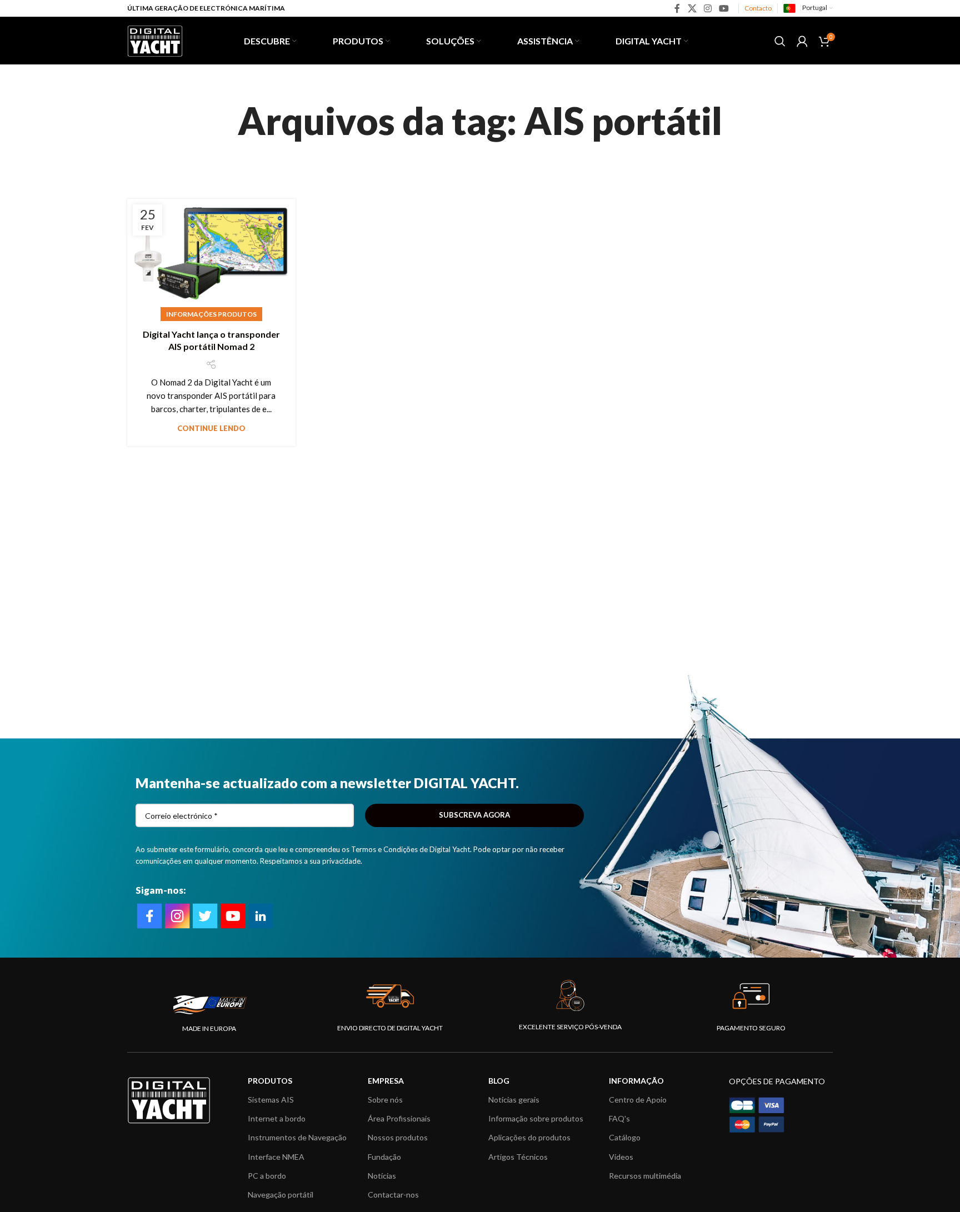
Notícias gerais (513, 1099)
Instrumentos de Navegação (297, 1137)
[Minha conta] (802, 41)
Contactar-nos (393, 1194)
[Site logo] (155, 39)
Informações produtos (211, 314)
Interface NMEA (276, 1156)
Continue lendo (211, 428)
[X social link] (692, 8)
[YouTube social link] (724, 8)
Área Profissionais (399, 1118)
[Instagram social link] (707, 8)
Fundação (384, 1156)
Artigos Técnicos (518, 1156)
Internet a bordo (277, 1118)
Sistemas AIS (271, 1099)
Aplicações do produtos (529, 1137)
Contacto (758, 8)
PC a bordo (267, 1175)
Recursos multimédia (645, 1175)
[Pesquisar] (780, 41)
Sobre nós (385, 1099)
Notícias (382, 1175)
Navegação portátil (280, 1194)
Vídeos (621, 1156)
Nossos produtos (398, 1137)
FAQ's (619, 1118)
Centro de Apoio (638, 1099)
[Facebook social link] (677, 8)
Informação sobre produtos (535, 1118)
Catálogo (625, 1137)
